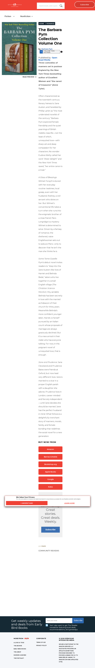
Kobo (50, 487)
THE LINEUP (17, 652)
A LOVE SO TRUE (19, 642)
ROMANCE (50, 23)
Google (50, 479)
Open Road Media (47, 59)
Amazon (50, 449)
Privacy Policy (41, 645)
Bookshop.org (50, 464)
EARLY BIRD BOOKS (20, 649)
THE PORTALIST (19, 658)
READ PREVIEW (28, 77)
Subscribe (84, 5)
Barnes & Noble (50, 457)
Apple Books (50, 472)
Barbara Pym (46, 49)
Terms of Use (41, 642)
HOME (41, 23)
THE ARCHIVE (18, 646)
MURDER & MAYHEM (20, 655)
